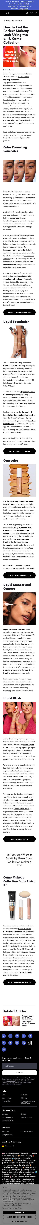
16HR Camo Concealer (15, 504)
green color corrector (19, 235)
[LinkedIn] (17, 1043)
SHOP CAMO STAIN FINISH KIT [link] (19, 982)
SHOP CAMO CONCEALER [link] (19, 575)
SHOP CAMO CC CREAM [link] (19, 451)
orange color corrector (16, 249)
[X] (4, 1043)
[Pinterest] (17, 1036)
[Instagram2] (4, 1049)
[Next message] (37, 5)
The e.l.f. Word (17, 20)
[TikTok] (4, 1036)
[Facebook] (24, 1036)
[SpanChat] (10, 1043)
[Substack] (24, 1043)
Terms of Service (13, 1084)
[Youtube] (30, 1036)
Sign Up (19, 1072)
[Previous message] (2, 5)
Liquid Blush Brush (21, 808)
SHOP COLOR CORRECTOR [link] (19, 312)
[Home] (7, 12)
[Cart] (36, 13)
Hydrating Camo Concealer (21, 501)
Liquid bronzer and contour (15, 629)
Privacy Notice (11, 1081)
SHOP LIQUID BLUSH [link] (19, 839)
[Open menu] (3, 13)
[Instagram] (10, 1036)
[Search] (27, 13)
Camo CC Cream (10, 365)
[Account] (31, 12)
